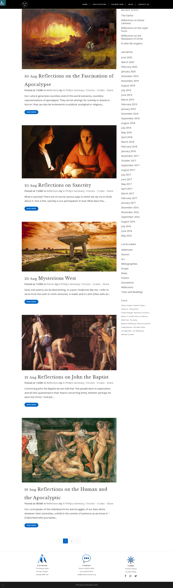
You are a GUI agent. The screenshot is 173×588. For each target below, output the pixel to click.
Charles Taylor (139, 305)
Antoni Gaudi (126, 305)
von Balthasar (138, 331)
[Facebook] (125, 576)
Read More (31, 112)
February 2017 (129, 198)
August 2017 (128, 170)
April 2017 (126, 188)
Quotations (127, 282)
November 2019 (130, 80)
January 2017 (128, 202)
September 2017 (130, 165)
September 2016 (130, 216)
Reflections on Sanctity (64, 185)
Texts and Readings (132, 292)
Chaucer (124, 309)
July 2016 (126, 226)
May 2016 (126, 235)
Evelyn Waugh (127, 313)
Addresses (127, 249)
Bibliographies (129, 263)
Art (123, 259)
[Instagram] (130, 576)
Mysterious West (57, 278)
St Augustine (126, 331)
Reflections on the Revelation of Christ (132, 37)
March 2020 (127, 62)
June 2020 (126, 57)
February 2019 (129, 104)
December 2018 (129, 113)
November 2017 (130, 155)
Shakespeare (126, 327)
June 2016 (126, 231)
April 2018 (126, 137)
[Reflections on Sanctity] (69, 151)
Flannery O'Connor (141, 313)
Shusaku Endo (139, 327)
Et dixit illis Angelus (132, 43)
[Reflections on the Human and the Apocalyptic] (69, 450)
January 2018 (128, 151)
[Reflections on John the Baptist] (69, 342)
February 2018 (129, 146)
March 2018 (127, 141)
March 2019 (127, 99)
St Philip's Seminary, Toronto (79, 90)
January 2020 (128, 71)
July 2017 (126, 174)
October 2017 (128, 160)
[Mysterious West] (69, 247)
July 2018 (126, 127)
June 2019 (126, 95)
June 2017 (126, 179)
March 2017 (127, 193)
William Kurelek (127, 334)
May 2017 (126, 184)
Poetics (50, 284)
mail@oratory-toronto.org (86, 574)
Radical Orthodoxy (128, 323)
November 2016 (130, 212)
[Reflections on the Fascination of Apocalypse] (69, 39)
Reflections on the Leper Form (134, 29)
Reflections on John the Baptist (73, 377)
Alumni (125, 254)
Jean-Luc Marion (141, 316)
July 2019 (126, 90)
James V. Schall (127, 316)
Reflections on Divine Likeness (132, 22)
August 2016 (128, 221)
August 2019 (128, 85)
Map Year (125, 320)
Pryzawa (133, 320)
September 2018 (130, 118)
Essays (125, 268)
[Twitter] (136, 576)
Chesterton (133, 309)
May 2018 (126, 132)
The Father (127, 15)
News (124, 273)
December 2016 (129, 207)
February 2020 (129, 66)
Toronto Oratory (131, 569)
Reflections (53, 90)
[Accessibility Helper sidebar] (3, 3)
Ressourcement (143, 323)
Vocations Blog (131, 572)
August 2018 (128, 123)
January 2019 (128, 109)
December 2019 (129, 76)
